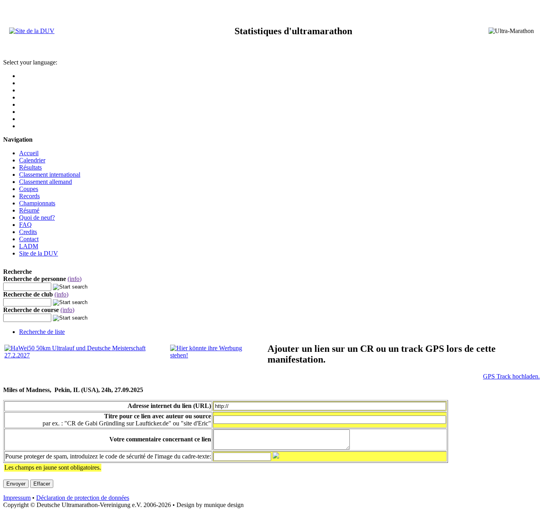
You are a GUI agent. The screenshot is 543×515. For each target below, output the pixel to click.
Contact (29, 239)
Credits (28, 231)
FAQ (25, 224)
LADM (28, 246)
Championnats (37, 203)
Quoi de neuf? (37, 217)
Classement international (49, 174)
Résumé (29, 210)
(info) (74, 278)
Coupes (28, 188)
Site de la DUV (38, 253)
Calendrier (32, 160)
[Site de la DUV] (31, 30)
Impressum (17, 497)
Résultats (30, 167)
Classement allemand (45, 181)
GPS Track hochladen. (511, 376)
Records (29, 196)
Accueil (29, 153)
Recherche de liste (42, 331)
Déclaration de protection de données (82, 497)
